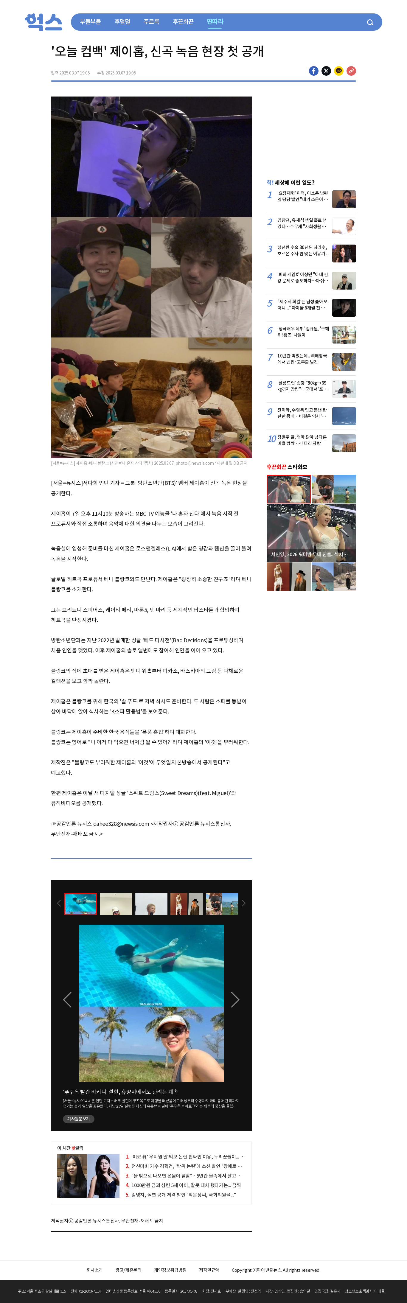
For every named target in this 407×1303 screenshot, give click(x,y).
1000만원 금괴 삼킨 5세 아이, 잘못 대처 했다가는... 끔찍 (183, 1185)
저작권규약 (209, 1270)
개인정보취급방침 (170, 1270)
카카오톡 (339, 71)
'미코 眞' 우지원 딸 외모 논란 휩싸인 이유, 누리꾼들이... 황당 (187, 1157)
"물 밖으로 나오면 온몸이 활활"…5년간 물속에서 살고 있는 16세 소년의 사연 (203, 1176)
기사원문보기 (78, 1119)
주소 (351, 71)
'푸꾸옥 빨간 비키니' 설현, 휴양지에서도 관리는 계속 (120, 1092)
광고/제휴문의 (128, 1270)
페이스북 (314, 71)
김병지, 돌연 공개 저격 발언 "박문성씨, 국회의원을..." (180, 1195)
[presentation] (59, 904)
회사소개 (95, 1270)
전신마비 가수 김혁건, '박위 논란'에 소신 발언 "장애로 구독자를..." (192, 1166)
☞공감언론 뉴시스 (71, 823)
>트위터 (326, 71)
